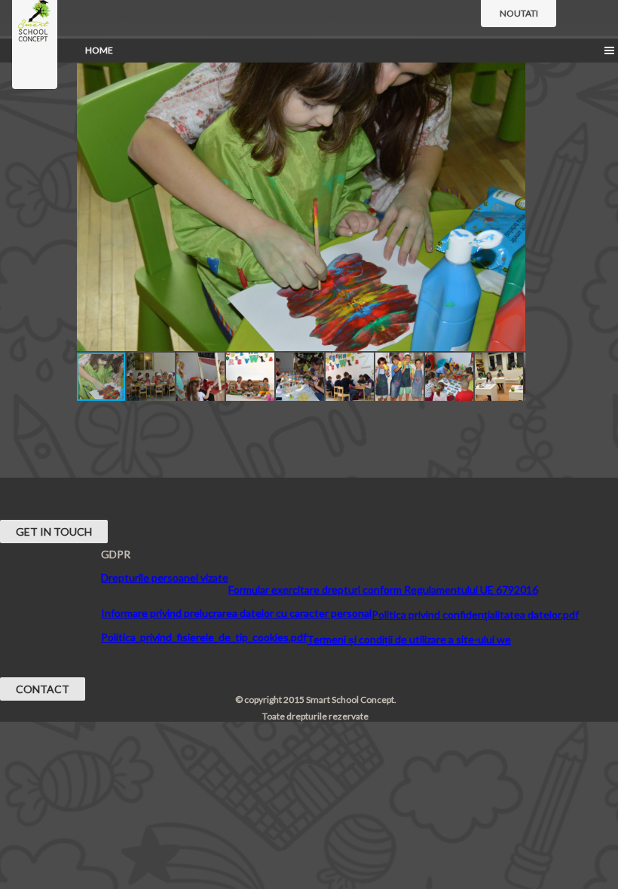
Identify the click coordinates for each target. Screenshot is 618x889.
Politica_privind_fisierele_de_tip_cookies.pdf (204, 637)
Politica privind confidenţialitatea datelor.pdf (475, 614)
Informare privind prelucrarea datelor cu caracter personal (236, 612)
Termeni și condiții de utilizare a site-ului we (409, 639)
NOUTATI (519, 13)
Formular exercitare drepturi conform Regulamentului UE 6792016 (383, 589)
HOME (99, 50)
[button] (512, 66)
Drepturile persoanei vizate (164, 577)
